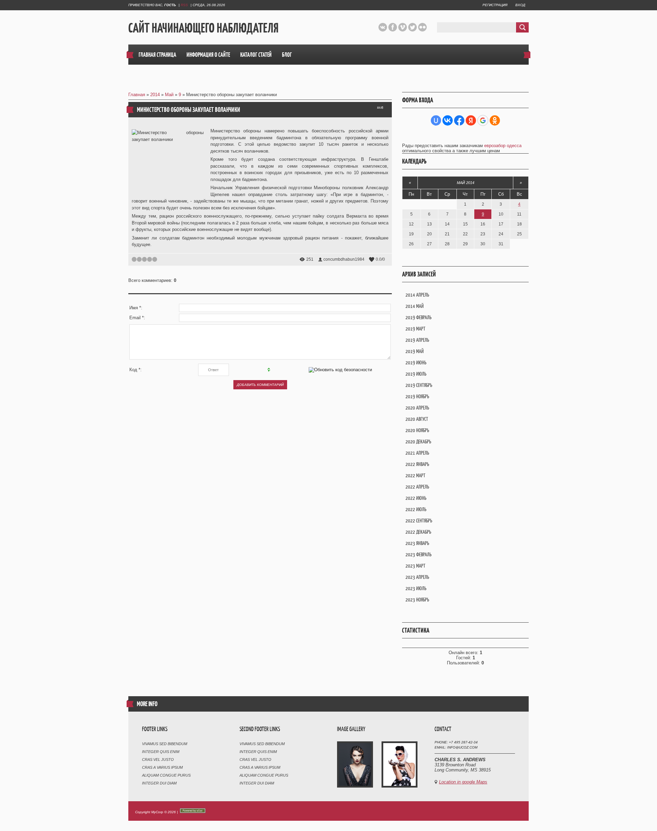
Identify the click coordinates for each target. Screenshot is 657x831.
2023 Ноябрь (417, 599)
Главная (136, 94)
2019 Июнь (415, 362)
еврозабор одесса (502, 145)
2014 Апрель (417, 294)
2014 (155, 94)
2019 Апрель (417, 340)
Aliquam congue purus (166, 775)
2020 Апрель (417, 407)
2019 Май (414, 351)
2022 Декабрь (418, 532)
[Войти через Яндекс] (471, 120)
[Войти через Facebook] (459, 120)
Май (169, 94)
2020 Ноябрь (417, 430)
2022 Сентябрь (418, 520)
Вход (520, 5)
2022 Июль (415, 509)
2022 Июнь (415, 498)
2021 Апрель (417, 453)
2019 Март (415, 328)
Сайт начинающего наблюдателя (203, 28)
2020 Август (416, 419)
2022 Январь (417, 464)
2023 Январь (417, 543)
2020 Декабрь (418, 441)
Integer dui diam (159, 783)
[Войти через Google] (482, 120)
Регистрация (494, 5)
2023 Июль (415, 588)
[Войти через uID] (436, 120)
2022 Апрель (417, 486)
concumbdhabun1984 (343, 259)
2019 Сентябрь (418, 385)
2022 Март (415, 475)
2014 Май (414, 306)
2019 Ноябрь (417, 396)
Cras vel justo (158, 759)
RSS (184, 5)
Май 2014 (465, 183)
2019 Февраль (418, 317)
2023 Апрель (417, 577)
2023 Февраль (418, 554)
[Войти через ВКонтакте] (447, 120)
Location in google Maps (463, 781)
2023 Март (415, 565)
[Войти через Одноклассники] (495, 120)
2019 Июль (415, 374)
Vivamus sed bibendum (164, 744)
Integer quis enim (160, 752)
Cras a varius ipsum (162, 767)
